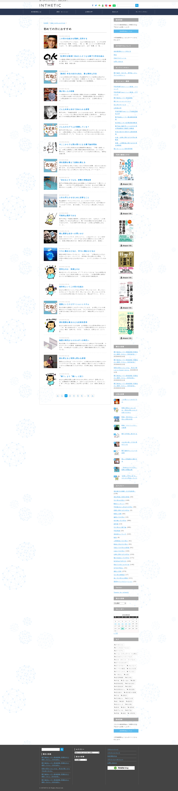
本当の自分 (131, 683)
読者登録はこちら (126, 31)
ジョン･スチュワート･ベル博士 (126, 653)
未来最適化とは (36, 12)
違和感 (132, 707)
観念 (124, 707)
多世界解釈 (119, 677)
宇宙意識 (117, 530)
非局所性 (132, 713)
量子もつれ (119, 710)
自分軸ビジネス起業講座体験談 (126, 123)
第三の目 (130, 698)
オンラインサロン (142, 12)
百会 (117, 695)
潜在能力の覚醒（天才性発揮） (125, 491)
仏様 (127, 674)
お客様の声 (89, 12)
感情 (133, 680)
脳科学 (130, 701)
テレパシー (132, 665)
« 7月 (116, 633)
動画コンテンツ (119, 503)
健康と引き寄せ (119, 517)
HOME (46, 23)
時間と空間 (118, 514)
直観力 (125, 695)
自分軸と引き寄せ (120, 520)
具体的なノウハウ (120, 534)
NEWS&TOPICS (120, 561)
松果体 (129, 686)
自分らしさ (119, 704)
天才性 (129, 677)
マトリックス (120, 671)
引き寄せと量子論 (120, 527)
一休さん (119, 674)
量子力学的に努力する (129, 434)
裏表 (117, 707)
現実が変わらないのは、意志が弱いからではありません (129, 410)
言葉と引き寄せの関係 (121, 547)
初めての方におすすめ (57, 23)
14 (130, 623)
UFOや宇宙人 (119, 568)
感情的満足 (119, 683)
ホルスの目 (132, 668)
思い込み (126, 680)
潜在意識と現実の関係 (121, 497)
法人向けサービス (120, 104)
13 (126, 623)
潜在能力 (119, 692)
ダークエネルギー (122, 662)
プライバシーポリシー (115, 759)
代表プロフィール (120, 58)
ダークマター (120, 665)
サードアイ (119, 650)
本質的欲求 (119, 686)
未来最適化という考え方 (122, 51)
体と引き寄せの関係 (121, 578)
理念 (115, 55)
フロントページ (113, 749)
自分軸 (129, 704)
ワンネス (132, 671)
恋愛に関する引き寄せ (121, 510)
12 (123, 623)
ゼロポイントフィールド (124, 656)
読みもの (115, 12)
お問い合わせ (118, 61)
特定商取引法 (112, 756)
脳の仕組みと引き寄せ (121, 558)
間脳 (117, 713)
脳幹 (122, 701)
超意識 (116, 524)
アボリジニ (119, 645)
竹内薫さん (119, 698)
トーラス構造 (120, 668)
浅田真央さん (120, 689)
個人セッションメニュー (122, 101)
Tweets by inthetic (121, 592)
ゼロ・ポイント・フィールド (125, 659)
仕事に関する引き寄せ (121, 554)
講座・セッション (62, 12)
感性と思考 (118, 571)
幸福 (117, 680)
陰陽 (124, 713)
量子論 (129, 710)
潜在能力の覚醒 (131, 692)
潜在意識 (132, 689)
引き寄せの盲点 (119, 500)
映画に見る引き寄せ (121, 544)
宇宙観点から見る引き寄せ (123, 507)
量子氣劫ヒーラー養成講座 (123, 98)
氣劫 (115, 537)
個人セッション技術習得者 (123, 148)
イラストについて (114, 753)
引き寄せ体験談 (119, 575)
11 (119, 623)
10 (116, 623)
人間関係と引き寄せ (121, 541)
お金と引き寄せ (119, 551)
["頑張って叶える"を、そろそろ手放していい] (117, 478)
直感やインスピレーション (123, 581)
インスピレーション (122, 648)
